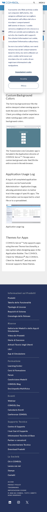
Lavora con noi (14, 466)
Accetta (23, 79)
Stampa (11, 470)
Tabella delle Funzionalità (19, 302)
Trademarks (13, 487)
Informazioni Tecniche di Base (21, 435)
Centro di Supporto (16, 426)
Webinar (12, 400)
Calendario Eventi (16, 410)
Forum (11, 375)
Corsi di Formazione (17, 370)
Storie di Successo (16, 340)
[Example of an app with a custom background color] (23, 136)
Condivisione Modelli (17, 379)
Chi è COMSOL (14, 461)
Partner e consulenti (17, 440)
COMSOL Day (14, 405)
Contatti (11, 475)
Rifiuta (23, 86)
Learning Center (15, 366)
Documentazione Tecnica (19, 444)
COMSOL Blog (14, 384)
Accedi (11, 482)
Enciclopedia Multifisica (19, 388)
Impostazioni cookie (23, 72)
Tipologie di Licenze (17, 307)
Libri (10, 349)
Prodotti (11, 298)
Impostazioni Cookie (17, 490)
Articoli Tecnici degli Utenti (20, 344)
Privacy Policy (14, 485)
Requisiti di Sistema (17, 311)
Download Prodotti (16, 449)
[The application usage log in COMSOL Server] (23, 214)
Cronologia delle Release (19, 316)
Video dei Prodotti (16, 335)
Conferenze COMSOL (17, 414)
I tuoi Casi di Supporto (18, 431)
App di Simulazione (16, 353)
